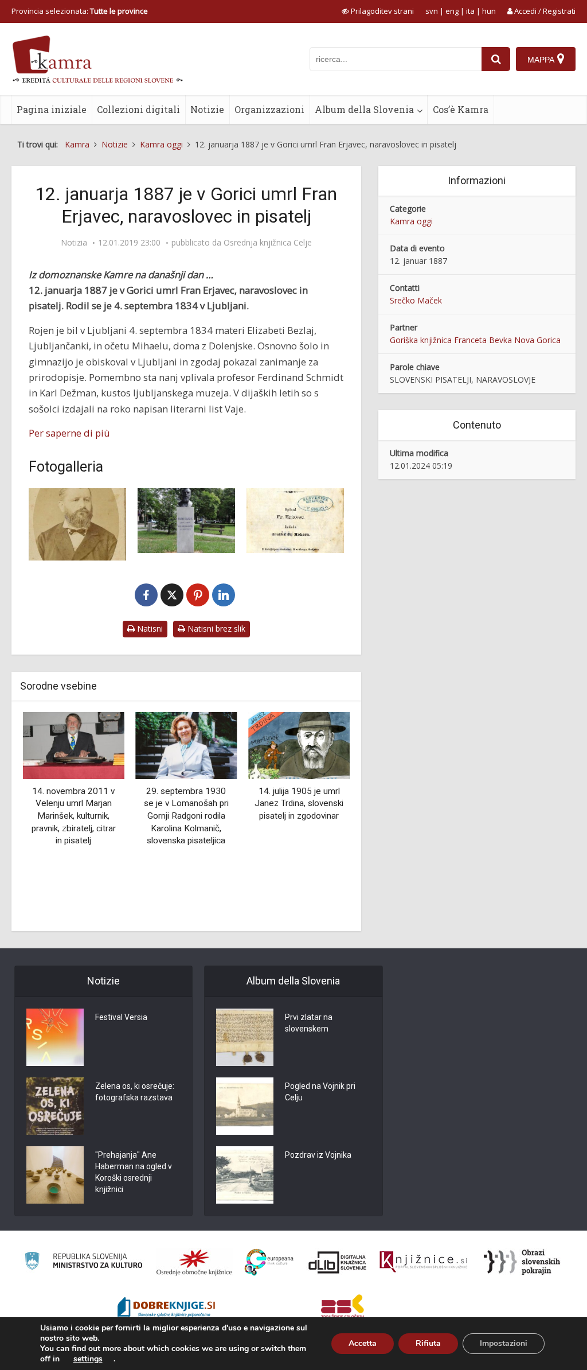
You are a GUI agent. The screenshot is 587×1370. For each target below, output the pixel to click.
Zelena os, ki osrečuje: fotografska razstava (134, 1091)
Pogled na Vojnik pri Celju (320, 1091)
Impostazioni (503, 1343)
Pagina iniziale (52, 109)
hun (489, 11)
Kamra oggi (411, 221)
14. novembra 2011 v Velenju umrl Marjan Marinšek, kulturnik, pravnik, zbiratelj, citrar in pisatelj (74, 816)
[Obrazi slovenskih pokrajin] (522, 1262)
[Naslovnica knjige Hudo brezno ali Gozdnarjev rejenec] (295, 521)
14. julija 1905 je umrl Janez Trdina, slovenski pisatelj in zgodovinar (299, 803)
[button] (321, 817)
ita (470, 11)
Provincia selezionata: (79, 11)
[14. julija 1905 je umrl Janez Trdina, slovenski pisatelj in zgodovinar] (299, 745)
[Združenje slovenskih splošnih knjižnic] (423, 1262)
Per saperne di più (69, 432)
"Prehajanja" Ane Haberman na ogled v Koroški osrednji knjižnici (133, 1172)
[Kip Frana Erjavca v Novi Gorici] (186, 520)
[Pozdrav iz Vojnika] (244, 1175)
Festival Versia (121, 1017)
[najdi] (496, 59)
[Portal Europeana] (269, 1262)
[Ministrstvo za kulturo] (83, 1262)
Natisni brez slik (215, 628)
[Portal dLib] (337, 1262)
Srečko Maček (416, 300)
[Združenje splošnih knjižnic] (342, 1308)
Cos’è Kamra (460, 109)
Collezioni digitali (138, 109)
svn (431, 11)
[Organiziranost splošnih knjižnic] (194, 1262)
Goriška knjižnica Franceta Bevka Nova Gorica (475, 339)
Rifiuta (428, 1343)
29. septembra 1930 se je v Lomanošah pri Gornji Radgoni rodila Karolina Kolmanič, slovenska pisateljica (186, 816)
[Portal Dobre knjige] (166, 1308)
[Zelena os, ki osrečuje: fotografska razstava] (55, 1106)
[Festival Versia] (55, 1037)
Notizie (207, 109)
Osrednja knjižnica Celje (268, 243)
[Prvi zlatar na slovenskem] (244, 1037)
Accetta (363, 1343)
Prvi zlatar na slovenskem (308, 1023)
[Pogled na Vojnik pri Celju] (244, 1106)
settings (88, 1359)
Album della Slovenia (364, 109)
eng (452, 11)
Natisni (149, 628)
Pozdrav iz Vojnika (318, 1154)
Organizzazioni (269, 109)
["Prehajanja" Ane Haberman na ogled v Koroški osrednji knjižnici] (55, 1175)
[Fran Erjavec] (77, 524)
